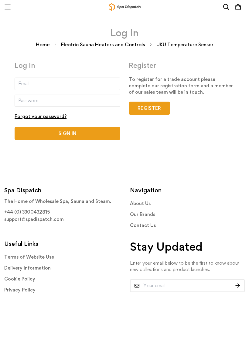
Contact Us (143, 225)
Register (149, 108)
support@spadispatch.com (34, 219)
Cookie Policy (19, 279)
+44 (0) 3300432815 (27, 212)
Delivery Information (27, 268)
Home (43, 44)
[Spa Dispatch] (125, 7)
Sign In (67, 133)
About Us (140, 203)
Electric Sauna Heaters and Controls (103, 44)
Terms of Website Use (29, 257)
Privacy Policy (20, 290)
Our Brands (142, 214)
